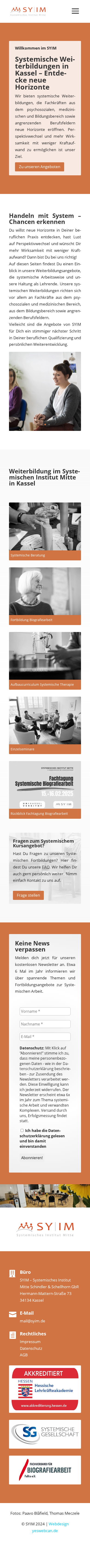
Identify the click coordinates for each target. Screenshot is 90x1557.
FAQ (45, 867)
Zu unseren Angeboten (39, 166)
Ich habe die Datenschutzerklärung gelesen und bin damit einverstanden (42, 1138)
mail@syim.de (32, 1321)
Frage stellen (28, 895)
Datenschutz (31, 1348)
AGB (24, 1354)
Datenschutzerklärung (44, 1066)
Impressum (30, 1341)
